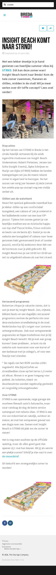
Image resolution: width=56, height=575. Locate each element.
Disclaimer (6, 547)
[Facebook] (4, 523)
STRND (6, 70)
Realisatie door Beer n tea (13, 560)
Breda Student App (12, 549)
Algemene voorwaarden (12, 544)
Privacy (5, 541)
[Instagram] (10, 523)
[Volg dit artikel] (43, 28)
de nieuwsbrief (10, 456)
